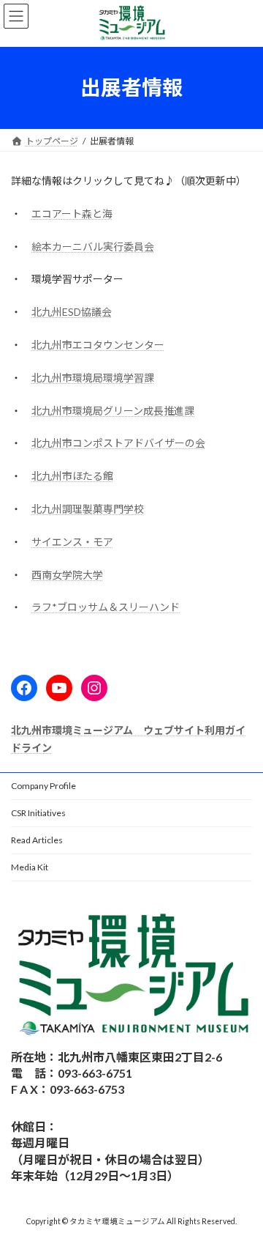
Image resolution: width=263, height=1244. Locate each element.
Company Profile (43, 785)
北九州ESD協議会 (71, 312)
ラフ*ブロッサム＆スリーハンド (105, 607)
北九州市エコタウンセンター (97, 344)
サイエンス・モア (72, 542)
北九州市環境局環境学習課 (92, 377)
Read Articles (37, 839)
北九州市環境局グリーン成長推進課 (112, 410)
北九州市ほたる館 (72, 476)
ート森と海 (87, 213)
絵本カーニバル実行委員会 (92, 246)
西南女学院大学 (67, 575)
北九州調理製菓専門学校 (87, 509)
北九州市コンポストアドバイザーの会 (118, 443)
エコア (46, 213)
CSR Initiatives (38, 812)
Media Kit (29, 867)
